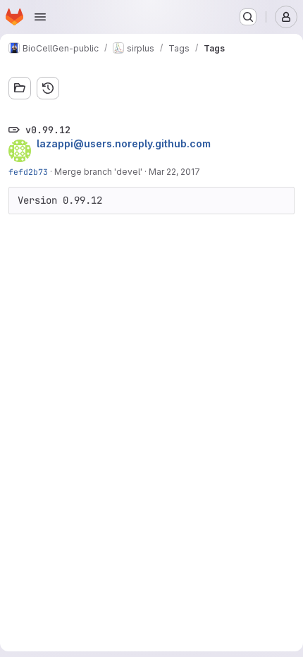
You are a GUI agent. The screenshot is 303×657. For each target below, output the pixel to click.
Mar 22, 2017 (174, 171)
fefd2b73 (28, 171)
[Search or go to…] (248, 16)
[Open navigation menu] (40, 17)
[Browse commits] (48, 88)
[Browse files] (19, 88)
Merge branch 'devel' (98, 171)
